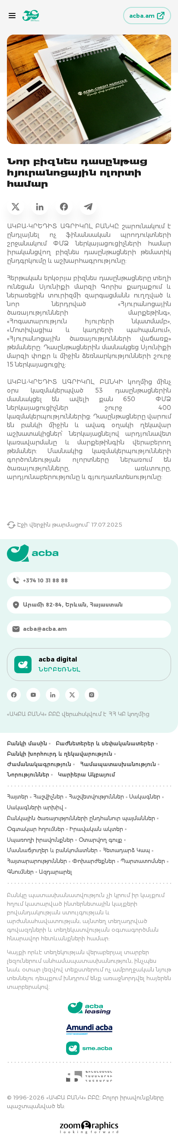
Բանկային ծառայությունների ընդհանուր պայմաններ (81, 818)
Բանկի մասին (27, 743)
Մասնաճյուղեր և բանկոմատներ (52, 850)
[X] (72, 695)
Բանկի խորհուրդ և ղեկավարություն (59, 754)
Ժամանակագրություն (39, 764)
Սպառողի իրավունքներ (40, 840)
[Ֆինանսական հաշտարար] (89, 1076)
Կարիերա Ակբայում (86, 774)
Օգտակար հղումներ (35, 829)
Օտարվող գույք (100, 840)
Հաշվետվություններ (96, 796)
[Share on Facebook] (64, 206)
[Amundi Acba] (89, 1028)
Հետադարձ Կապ (126, 850)
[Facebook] (14, 695)
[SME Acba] (89, 1048)
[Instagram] (92, 695)
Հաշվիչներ (48, 796)
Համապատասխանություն (118, 764)
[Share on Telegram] (88, 206)
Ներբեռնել (59, 669)
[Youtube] (33, 695)
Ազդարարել (55, 872)
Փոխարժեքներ (93, 861)
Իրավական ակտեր (96, 829)
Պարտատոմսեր (143, 861)
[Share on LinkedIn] (39, 206)
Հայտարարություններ (37, 861)
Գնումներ (20, 872)
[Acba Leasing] (89, 1008)
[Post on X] (15, 206)
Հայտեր (17, 796)
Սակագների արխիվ (35, 807)
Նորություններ (28, 774)
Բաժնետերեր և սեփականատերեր (105, 743)
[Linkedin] (53, 695)
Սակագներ (144, 796)
